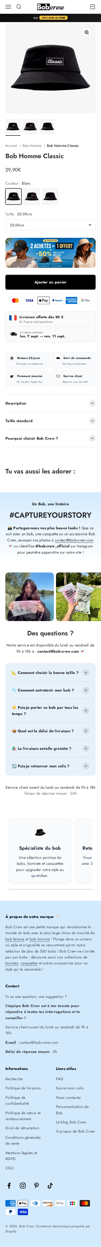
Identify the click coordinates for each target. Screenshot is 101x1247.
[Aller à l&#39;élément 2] (30, 127)
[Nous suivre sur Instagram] (22, 1185)
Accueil (11, 146)
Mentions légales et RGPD (21, 1155)
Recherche (14, 1079)
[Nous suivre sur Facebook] (9, 1185)
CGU (9, 1168)
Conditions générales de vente (23, 1140)
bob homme (40, 939)
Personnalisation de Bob (72, 1109)
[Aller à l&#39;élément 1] (12, 127)
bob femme (15, 939)
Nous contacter (68, 1097)
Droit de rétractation (22, 1128)
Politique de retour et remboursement (22, 1115)
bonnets (11, 963)
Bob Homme (32, 146)
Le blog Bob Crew (71, 1122)
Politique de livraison (23, 1088)
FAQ (59, 1079)
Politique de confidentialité (17, 1100)
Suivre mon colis (70, 1088)
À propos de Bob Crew (75, 1131)
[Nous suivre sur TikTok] (50, 1185)
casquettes (29, 963)
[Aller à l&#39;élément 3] (47, 127)
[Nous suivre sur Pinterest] (36, 1185)
